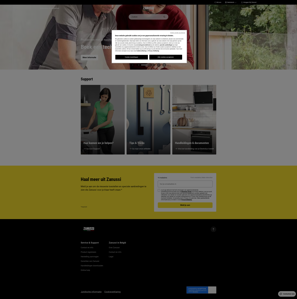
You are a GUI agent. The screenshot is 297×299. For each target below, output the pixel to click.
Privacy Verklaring (153, 51)
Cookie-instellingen (131, 57)
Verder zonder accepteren (177, 32)
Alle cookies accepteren (166, 57)
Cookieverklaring (141, 51)
